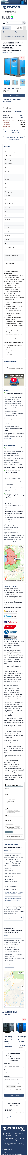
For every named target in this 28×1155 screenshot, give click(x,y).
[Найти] (24, 23)
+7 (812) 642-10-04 (9, 1111)
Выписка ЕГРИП (7, 935)
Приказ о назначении (10, 903)
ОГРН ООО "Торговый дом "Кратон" (13, 900)
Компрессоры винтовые (11, 34)
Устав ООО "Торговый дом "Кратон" (13, 896)
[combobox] (16, 23)
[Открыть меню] (3, 22)
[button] (22, 82)
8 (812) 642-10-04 (6, 16)
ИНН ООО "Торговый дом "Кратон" (13, 898)
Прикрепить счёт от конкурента (13, 1083)
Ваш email (7, 1076)
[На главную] (12, 8)
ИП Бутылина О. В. (9, 967)
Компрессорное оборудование (14, 32)
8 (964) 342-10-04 (6, 18)
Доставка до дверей (12, 808)
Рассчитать (9, 832)
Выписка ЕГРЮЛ (7, 850)
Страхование (10, 827)
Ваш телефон (8, 1070)
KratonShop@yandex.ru (10, 11)
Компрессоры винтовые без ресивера (14, 36)
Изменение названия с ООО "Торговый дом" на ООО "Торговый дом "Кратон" (14, 893)
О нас (4, 1152)
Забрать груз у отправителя (11, 800)
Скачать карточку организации (12, 853)
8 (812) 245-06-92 (6, 17)
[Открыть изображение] (14, 67)
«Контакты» (7, 438)
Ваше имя (7, 1063)
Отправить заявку (14, 1095)
